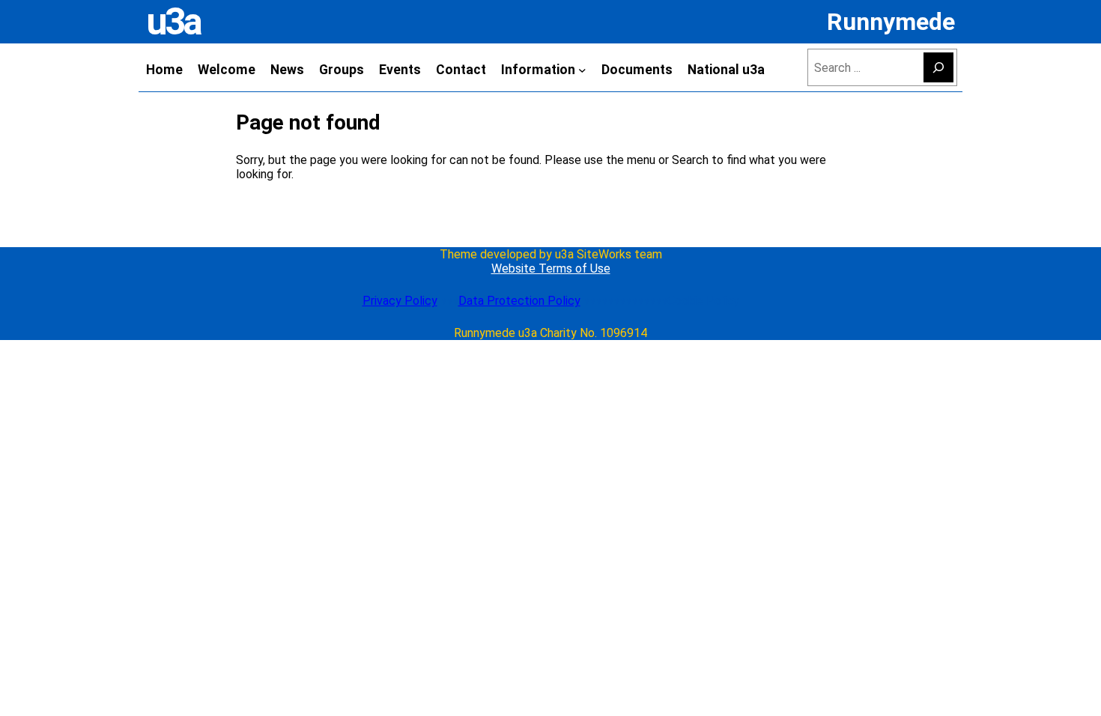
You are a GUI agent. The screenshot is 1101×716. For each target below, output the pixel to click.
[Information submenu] (582, 69)
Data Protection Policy (519, 301)
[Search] (938, 67)
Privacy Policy (400, 301)
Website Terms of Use (550, 268)
